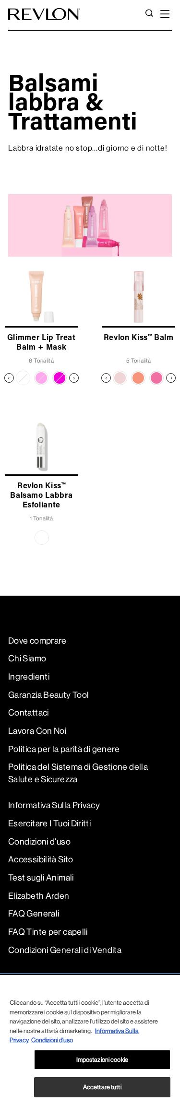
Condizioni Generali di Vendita (64, 950)
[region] (90, 1040)
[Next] (74, 378)
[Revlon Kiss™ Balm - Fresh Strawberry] (156, 378)
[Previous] (9, 378)
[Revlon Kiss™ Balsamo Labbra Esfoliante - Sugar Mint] (41, 537)
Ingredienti (28, 677)
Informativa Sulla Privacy (54, 805)
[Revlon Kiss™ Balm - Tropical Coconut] (120, 378)
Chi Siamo (27, 658)
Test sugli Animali (41, 877)
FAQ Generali (33, 913)
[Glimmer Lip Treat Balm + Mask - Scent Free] (23, 378)
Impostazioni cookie (102, 1059)
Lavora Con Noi (37, 731)
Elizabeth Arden (39, 896)
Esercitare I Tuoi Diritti (49, 823)
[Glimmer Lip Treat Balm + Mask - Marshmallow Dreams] (41, 378)
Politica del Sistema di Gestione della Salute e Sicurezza (78, 773)
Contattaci (28, 712)
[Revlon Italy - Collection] (44, 14)
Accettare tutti (102, 1087)
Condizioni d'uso (39, 841)
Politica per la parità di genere (64, 749)
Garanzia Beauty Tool (48, 695)
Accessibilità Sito (40, 859)
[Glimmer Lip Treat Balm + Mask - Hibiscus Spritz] (59, 378)
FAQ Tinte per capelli (48, 932)
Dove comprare (37, 641)
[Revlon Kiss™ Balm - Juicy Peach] (138, 378)
